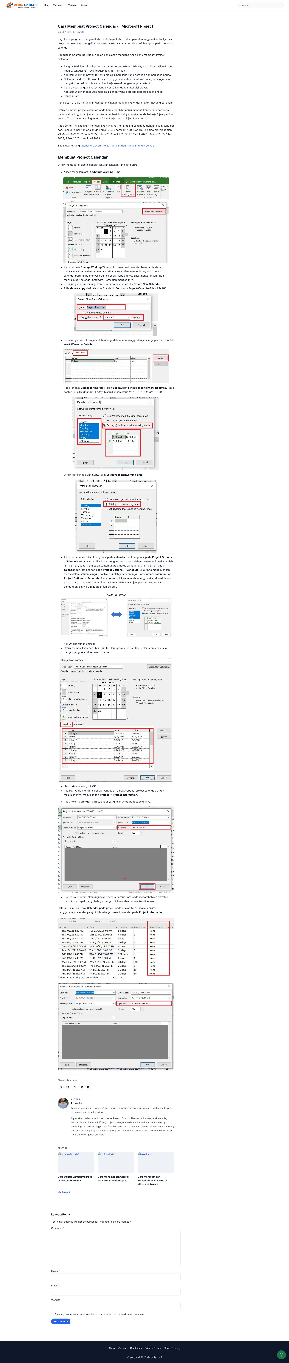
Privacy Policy (153, 1348)
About (84, 5)
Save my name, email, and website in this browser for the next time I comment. (100, 1314)
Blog (46, 5)
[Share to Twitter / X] (74, 1087)
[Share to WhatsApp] (61, 1087)
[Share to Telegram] (81, 1087)
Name (55, 1271)
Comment (57, 1228)
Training (72, 5)
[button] (281, 1354)
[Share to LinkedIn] (88, 1087)
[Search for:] (261, 5)
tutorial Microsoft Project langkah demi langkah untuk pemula (118, 145)
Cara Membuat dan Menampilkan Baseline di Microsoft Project (152, 1180)
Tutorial (57, 5)
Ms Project (64, 1192)
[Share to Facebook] (67, 1087)
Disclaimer (136, 1348)
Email (55, 1285)
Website (55, 1299)
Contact (122, 1348)
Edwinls (80, 32)
